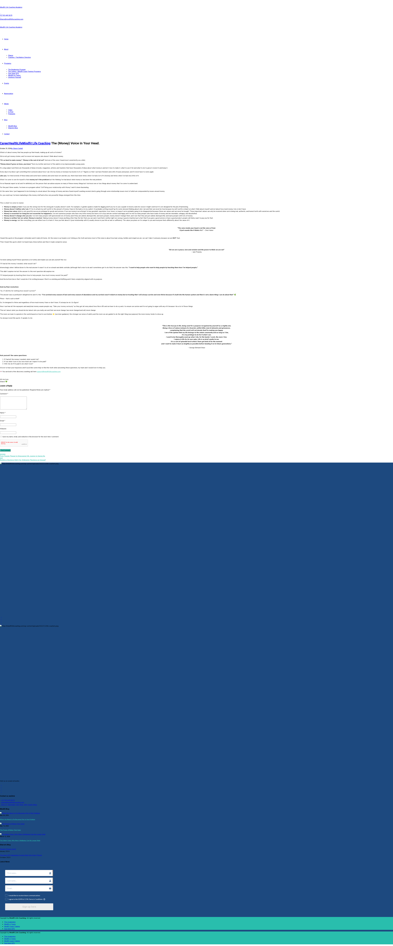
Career (4, 143)
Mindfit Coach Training (12, 926)
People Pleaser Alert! (8, 849)
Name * (2, 413)
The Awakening (9, 922)
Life (19, 143)
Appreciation (8, 94)
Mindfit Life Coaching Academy (11, 7)
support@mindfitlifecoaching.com (49, 371)
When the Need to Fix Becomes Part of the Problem (17, 819)
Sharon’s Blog (13, 128)
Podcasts (11, 114)
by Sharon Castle (16, 148)
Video (10, 110)
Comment (4, 394)
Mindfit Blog (12, 126)
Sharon (10, 55)
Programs (7, 63)
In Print (10, 112)
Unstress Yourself (14, 77)
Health (13, 143)
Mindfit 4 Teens (10, 924)
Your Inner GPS (13, 73)
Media (6, 104)
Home (6, 39)
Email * (2, 421)
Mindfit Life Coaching (36, 143)
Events (6, 83)
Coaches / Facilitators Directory (19, 57)
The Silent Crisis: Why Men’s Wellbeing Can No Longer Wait (20, 841)
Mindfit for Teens (14, 75)
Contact (7, 134)
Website (3, 429)
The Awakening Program (17, 70)
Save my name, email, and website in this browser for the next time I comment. (30, 437)
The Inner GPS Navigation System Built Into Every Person (21, 855)
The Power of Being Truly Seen (10, 830)
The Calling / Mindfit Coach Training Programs (24, 71)
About (6, 49)
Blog (5, 120)
